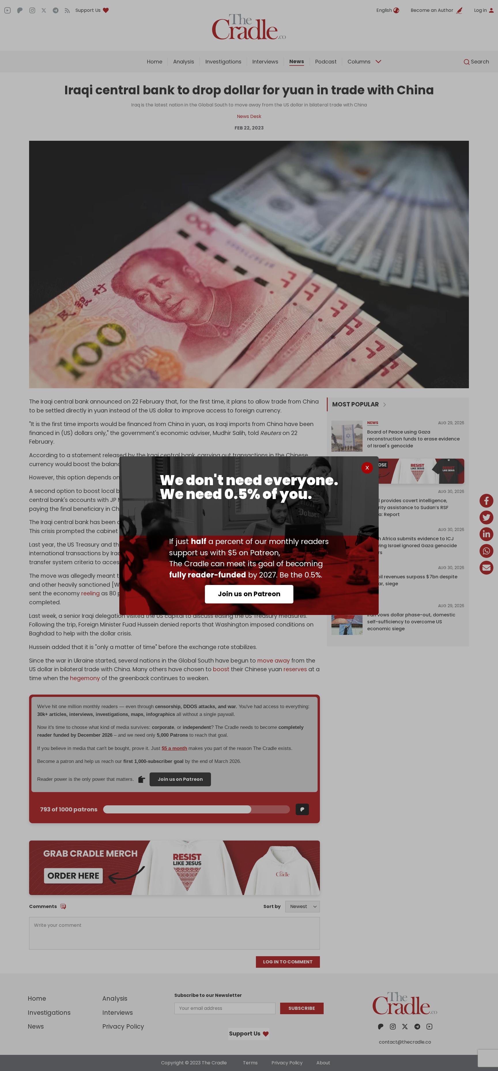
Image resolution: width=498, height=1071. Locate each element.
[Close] (367, 468)
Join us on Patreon (249, 594)
